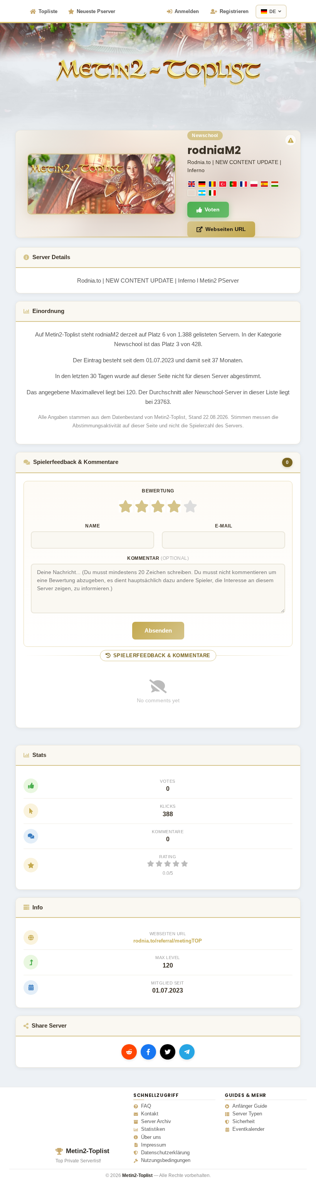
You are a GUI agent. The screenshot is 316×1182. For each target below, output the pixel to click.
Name (92, 526)
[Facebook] (148, 1052)
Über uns (151, 1137)
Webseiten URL (225, 229)
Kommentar (158, 558)
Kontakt (149, 1114)
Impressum (153, 1145)
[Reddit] (129, 1052)
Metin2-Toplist (87, 1151)
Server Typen (247, 1114)
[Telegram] (187, 1052)
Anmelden (187, 11)
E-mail (223, 526)
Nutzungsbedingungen (165, 1160)
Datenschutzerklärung (165, 1152)
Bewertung (158, 491)
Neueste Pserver (96, 11)
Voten (212, 209)
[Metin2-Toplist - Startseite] (158, 61)
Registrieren (234, 11)
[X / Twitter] (167, 1052)
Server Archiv (156, 1121)
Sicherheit (243, 1121)
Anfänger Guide (249, 1106)
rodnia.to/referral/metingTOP (167, 941)
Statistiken (153, 1129)
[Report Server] (290, 140)
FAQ (146, 1106)
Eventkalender (248, 1129)
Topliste (48, 11)
